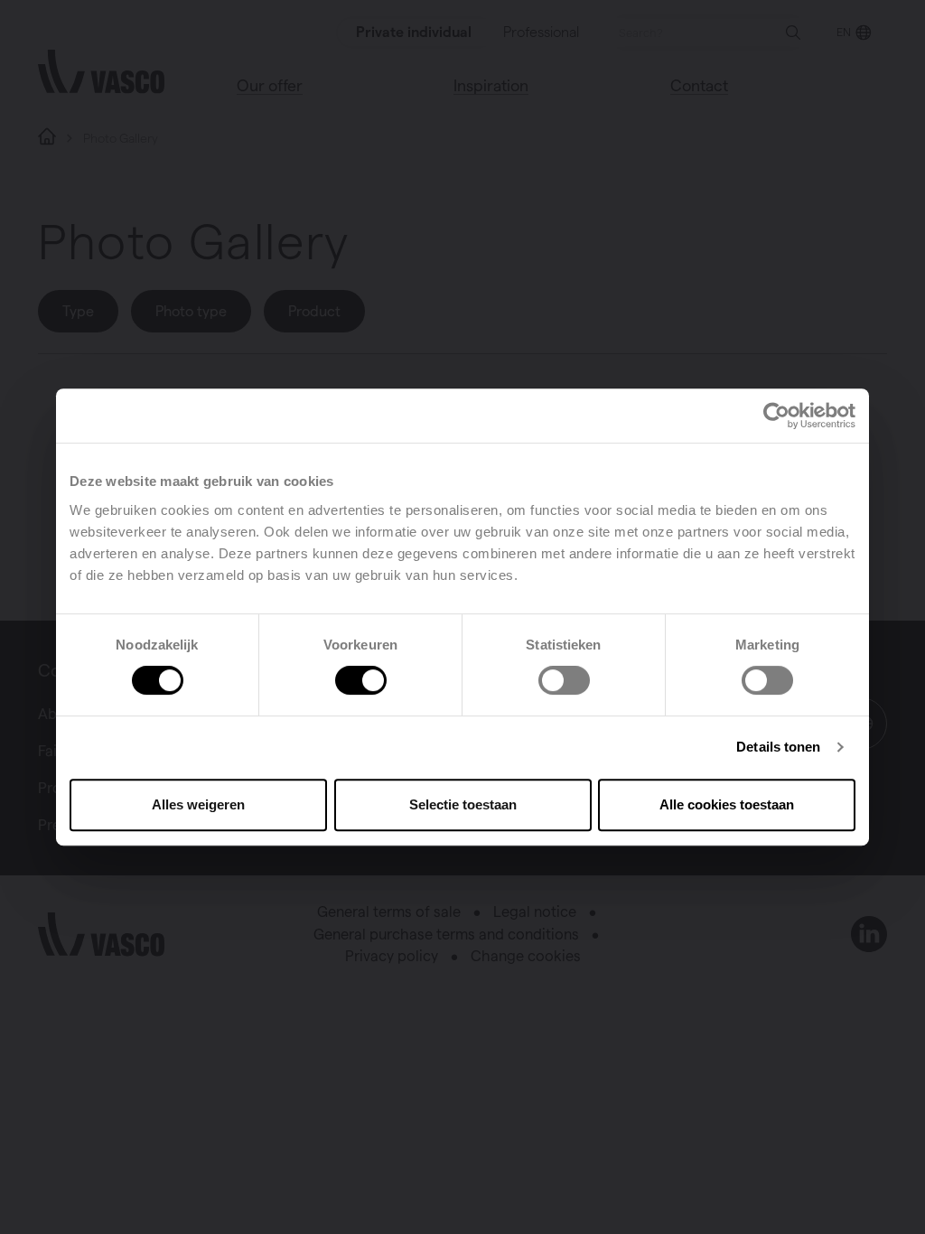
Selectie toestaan (463, 804)
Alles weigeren (198, 804)
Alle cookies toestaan (726, 804)
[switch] (361, 680)
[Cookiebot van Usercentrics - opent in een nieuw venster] (776, 415)
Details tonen (778, 746)
